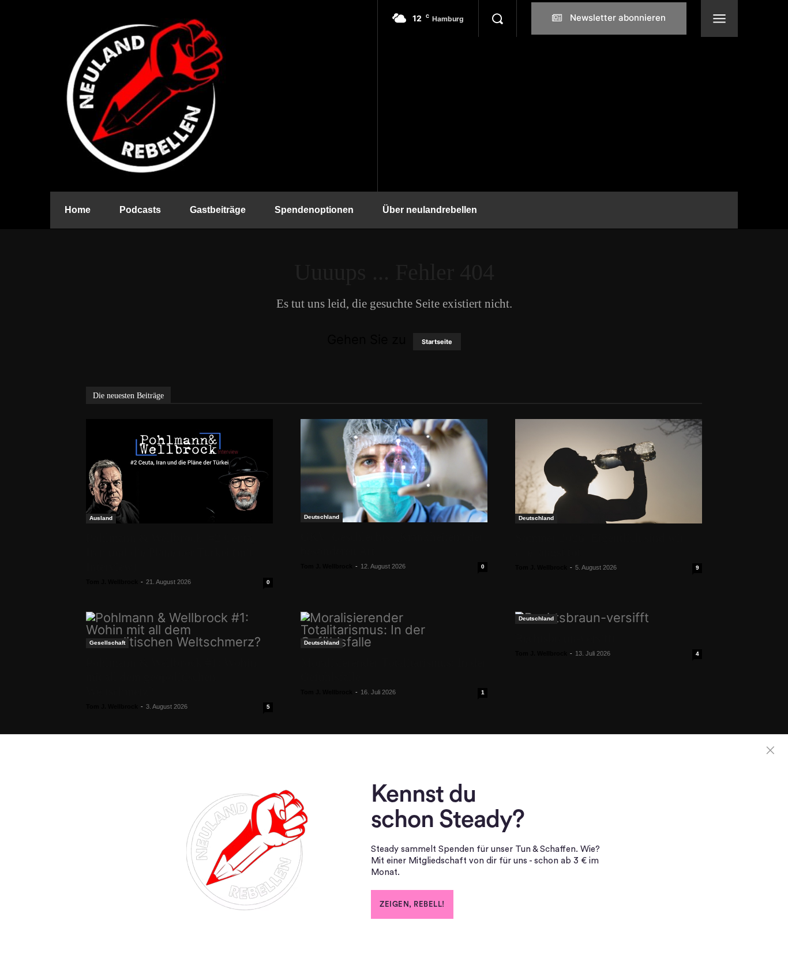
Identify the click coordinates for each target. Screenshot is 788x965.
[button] (497, 18)
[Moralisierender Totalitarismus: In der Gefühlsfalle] (394, 630)
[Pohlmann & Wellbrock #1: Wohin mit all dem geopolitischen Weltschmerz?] (179, 630)
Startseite (437, 342)
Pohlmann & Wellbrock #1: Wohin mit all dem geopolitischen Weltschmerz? (171, 677)
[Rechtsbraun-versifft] (608, 618)
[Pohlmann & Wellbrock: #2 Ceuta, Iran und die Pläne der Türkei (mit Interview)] (179, 471)
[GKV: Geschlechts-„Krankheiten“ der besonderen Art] (394, 470)
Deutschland (321, 517)
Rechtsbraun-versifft (565, 638)
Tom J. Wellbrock (112, 581)
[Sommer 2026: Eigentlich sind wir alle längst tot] (608, 471)
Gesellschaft (107, 642)
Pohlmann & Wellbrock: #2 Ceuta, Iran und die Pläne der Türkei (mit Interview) (170, 552)
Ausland (100, 518)
